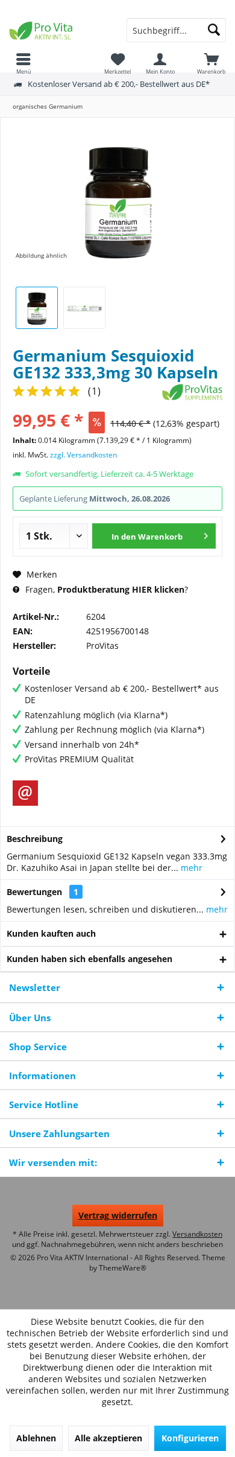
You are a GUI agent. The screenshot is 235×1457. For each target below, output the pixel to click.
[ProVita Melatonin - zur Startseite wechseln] (58, 30)
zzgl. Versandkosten (83, 455)
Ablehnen (36, 1438)
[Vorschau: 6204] (37, 308)
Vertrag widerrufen (117, 1215)
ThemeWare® (122, 1268)
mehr (190, 867)
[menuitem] (211, 63)
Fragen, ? (105, 589)
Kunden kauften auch (51, 933)
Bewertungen (34, 891)
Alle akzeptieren (108, 1438)
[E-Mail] (25, 793)
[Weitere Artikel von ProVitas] (192, 392)
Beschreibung (35, 838)
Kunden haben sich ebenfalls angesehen (89, 958)
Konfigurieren (190, 1438)
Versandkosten (197, 1234)
